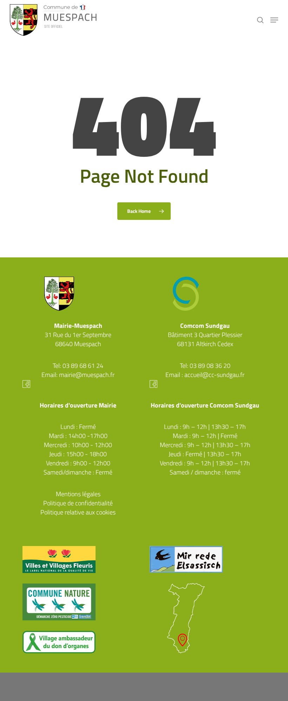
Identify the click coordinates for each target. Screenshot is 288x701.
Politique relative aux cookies (78, 512)
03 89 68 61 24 (83, 365)
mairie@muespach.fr (86, 374)
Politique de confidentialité (78, 503)
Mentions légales (78, 494)
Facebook (77, 384)
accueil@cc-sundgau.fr (214, 374)
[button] (274, 19)
